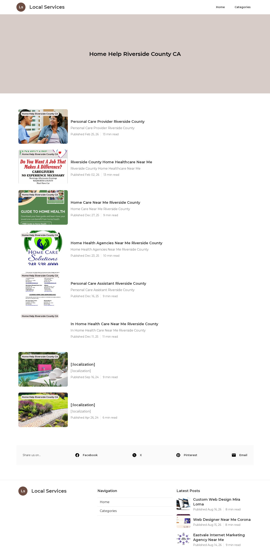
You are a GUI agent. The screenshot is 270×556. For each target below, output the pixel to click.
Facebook (90, 455)
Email (243, 455)
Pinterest (190, 455)
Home (220, 7)
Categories (243, 7)
